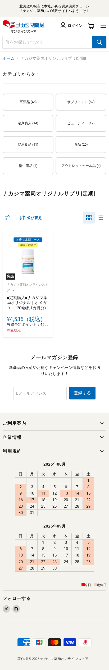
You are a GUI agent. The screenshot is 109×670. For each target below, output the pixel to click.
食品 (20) (81, 144)
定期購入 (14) (28, 123)
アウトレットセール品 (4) (81, 166)
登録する (82, 392)
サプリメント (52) (81, 102)
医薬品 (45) (28, 102)
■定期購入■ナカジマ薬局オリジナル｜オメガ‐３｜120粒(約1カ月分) (27, 302)
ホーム (9, 58)
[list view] (100, 218)
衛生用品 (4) (28, 166)
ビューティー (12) (81, 123)
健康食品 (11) (28, 144)
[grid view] (89, 218)
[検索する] (99, 42)
